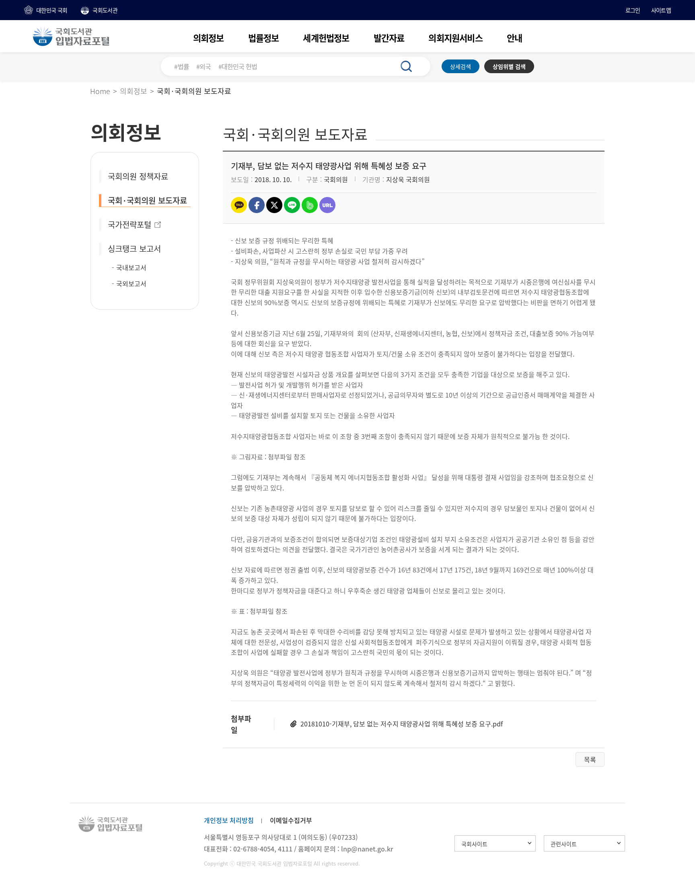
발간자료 (389, 37)
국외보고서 (131, 283)
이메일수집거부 (291, 820)
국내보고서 (131, 267)
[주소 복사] (327, 205)
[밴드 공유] (310, 205)
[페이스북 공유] (257, 205)
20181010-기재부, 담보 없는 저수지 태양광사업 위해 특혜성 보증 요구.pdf (401, 723)
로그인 (632, 10)
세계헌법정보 (326, 37)
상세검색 (460, 66)
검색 (411, 66)
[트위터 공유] (274, 205)
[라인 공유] (292, 205)
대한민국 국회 (51, 10)
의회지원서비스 (455, 37)
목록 (590, 759)
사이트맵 (661, 10)
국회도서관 (105, 10)
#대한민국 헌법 (237, 66)
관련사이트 (564, 844)
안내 (514, 37)
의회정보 (208, 37)
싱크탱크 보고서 (134, 248)
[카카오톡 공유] (239, 205)
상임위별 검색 (509, 66)
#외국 (203, 66)
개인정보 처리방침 (229, 820)
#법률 (181, 66)
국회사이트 (474, 844)
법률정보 (263, 37)
